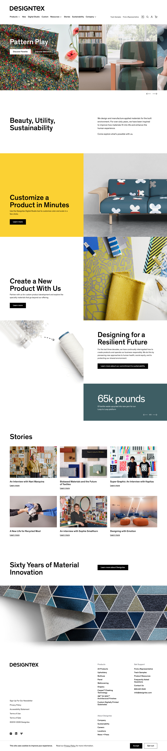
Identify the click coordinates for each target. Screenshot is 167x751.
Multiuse (101, 676)
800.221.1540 (140, 689)
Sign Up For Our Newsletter (21, 701)
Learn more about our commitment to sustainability (123, 366)
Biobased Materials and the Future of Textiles (78, 483)
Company (102, 720)
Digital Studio (34, 17)
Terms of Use (15, 713)
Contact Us (139, 685)
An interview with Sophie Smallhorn (79, 531)
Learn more (18, 222)
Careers (101, 727)
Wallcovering (103, 683)
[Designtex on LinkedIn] (16, 733)
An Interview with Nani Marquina (27, 481)
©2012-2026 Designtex (20, 722)
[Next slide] (155, 94)
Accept (136, 746)
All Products (103, 669)
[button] (156, 17)
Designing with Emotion (123, 531)
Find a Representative (131, 17)
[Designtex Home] (27, 8)
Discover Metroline (43, 52)
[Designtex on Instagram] (11, 734)
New (24, 17)
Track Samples (116, 17)
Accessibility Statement (19, 709)
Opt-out (150, 746)
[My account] (151, 17)
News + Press (103, 735)
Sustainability (78, 17)
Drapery (101, 687)
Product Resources (142, 676)
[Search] (147, 17)
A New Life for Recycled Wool (25, 531)
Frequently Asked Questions (141, 680)
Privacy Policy (69, 746)
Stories (67, 17)
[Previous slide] (148, 94)
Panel (100, 679)
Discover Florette (20, 52)
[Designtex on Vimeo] (21, 733)
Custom (45, 17)
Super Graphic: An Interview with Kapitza (132, 481)
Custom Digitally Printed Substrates (108, 703)
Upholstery (102, 672)
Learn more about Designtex (113, 567)
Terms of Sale (15, 718)
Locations (102, 731)
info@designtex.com (143, 693)
